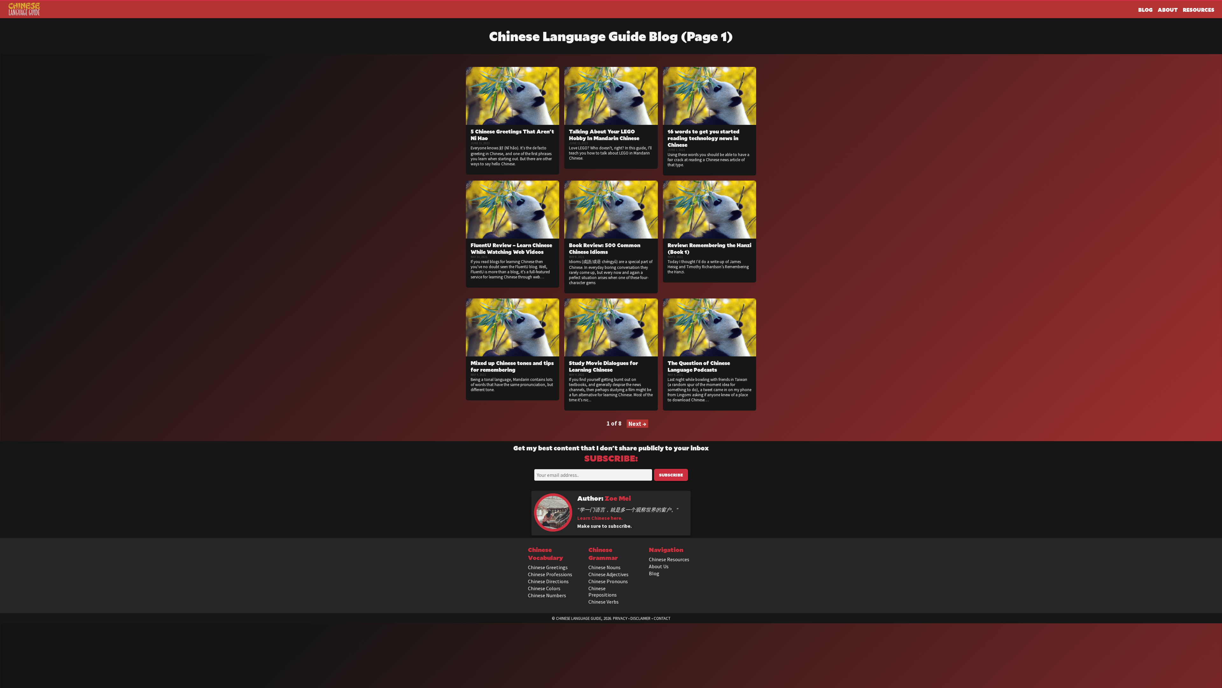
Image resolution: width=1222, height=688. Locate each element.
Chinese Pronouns (608, 581)
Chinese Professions (550, 574)
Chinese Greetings (548, 567)
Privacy (620, 618)
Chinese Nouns (604, 567)
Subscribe (671, 475)
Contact (662, 618)
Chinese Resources (669, 559)
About (1168, 9)
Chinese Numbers (547, 595)
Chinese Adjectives (608, 574)
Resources (1198, 9)
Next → (637, 423)
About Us (659, 566)
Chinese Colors (544, 588)
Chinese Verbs (603, 601)
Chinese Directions (548, 581)
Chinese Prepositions (602, 591)
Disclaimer (640, 618)
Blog (1145, 9)
